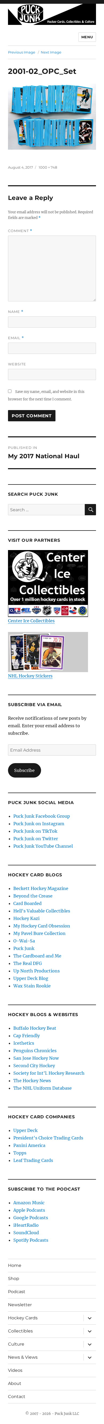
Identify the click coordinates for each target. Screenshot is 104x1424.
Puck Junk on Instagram (38, 823)
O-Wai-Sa (24, 941)
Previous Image (21, 52)
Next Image (51, 52)
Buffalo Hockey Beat (34, 1028)
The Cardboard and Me (37, 956)
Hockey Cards (23, 1317)
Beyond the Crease (33, 896)
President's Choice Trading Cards (48, 1138)
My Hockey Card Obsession (41, 926)
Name (15, 311)
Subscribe (24, 770)
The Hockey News (32, 1080)
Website (17, 364)
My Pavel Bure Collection (39, 933)
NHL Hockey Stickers (30, 676)
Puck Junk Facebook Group (41, 816)
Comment (20, 231)
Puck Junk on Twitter (35, 838)
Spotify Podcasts (30, 1240)
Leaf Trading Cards (33, 1160)
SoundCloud (26, 1232)
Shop (13, 1278)
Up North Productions (36, 971)
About (14, 1383)
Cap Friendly (26, 1035)
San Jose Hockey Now (36, 1058)
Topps (19, 1153)
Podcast (16, 1291)
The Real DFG (27, 963)
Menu (87, 37)
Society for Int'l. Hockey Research (49, 1073)
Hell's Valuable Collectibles (41, 911)
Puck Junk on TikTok (35, 831)
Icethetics (23, 1043)
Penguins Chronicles (35, 1050)
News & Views (23, 1357)
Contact (16, 1396)
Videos (15, 1370)
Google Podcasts (30, 1217)
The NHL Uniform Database (42, 1088)
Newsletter (20, 1304)
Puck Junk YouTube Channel (43, 846)
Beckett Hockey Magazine (40, 888)
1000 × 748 (48, 167)
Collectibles (20, 1331)
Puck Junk (23, 948)
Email (16, 338)
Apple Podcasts (29, 1210)
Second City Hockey (34, 1065)
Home (14, 1265)
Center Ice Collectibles (31, 620)
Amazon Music (29, 1202)
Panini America (29, 1145)
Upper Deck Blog (30, 978)
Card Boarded (27, 903)
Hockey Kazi (26, 918)
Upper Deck (25, 1130)
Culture (16, 1344)
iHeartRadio (26, 1225)
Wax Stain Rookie (32, 986)
